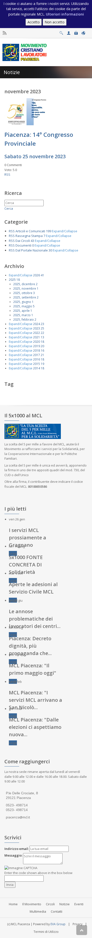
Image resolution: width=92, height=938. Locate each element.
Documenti (23, 245)
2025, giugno (22, 302)
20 (42, 346)
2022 (36, 333)
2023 (36, 328)
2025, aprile (21, 311)
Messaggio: (13, 855)
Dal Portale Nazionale (31, 250)
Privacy (77, 924)
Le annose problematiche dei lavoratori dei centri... (35, 618)
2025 (12, 280)
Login (76, 32)
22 (42, 333)
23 (42, 324)
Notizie (64, 904)
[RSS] (4, 33)
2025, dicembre (24, 284)
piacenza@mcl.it (18, 817)
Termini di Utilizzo (46, 932)
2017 (36, 355)
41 (42, 275)
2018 (36, 350)
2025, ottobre (22, 293)
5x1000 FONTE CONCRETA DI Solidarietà (26, 564)
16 (42, 350)
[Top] (81, 930)
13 (42, 337)
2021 (36, 337)
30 (50, 250)
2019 (36, 346)
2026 (36, 275)
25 (42, 328)
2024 (36, 324)
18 (18, 280)
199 (48, 231)
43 (32, 240)
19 (42, 364)
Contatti (56, 911)
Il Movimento (31, 904)
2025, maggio (22, 306)
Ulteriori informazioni (65, 14)
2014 (36, 368)
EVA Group (58, 924)
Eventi (78, 904)
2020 (36, 342)
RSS (7, 174)
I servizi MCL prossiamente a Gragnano (27, 537)
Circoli (50, 904)
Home (13, 904)
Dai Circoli (22, 240)
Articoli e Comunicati (30, 231)
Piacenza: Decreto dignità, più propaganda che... (30, 646)
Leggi (13, 553)
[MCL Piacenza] (25, 52)
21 (42, 355)
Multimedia (38, 911)
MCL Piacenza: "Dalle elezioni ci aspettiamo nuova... (35, 727)
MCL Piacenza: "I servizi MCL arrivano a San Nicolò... (35, 700)
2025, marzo (22, 315)
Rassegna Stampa (29, 236)
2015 (36, 364)
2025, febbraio (23, 319)
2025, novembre (24, 288)
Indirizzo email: (16, 848)
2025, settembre (24, 297)
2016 (36, 359)
